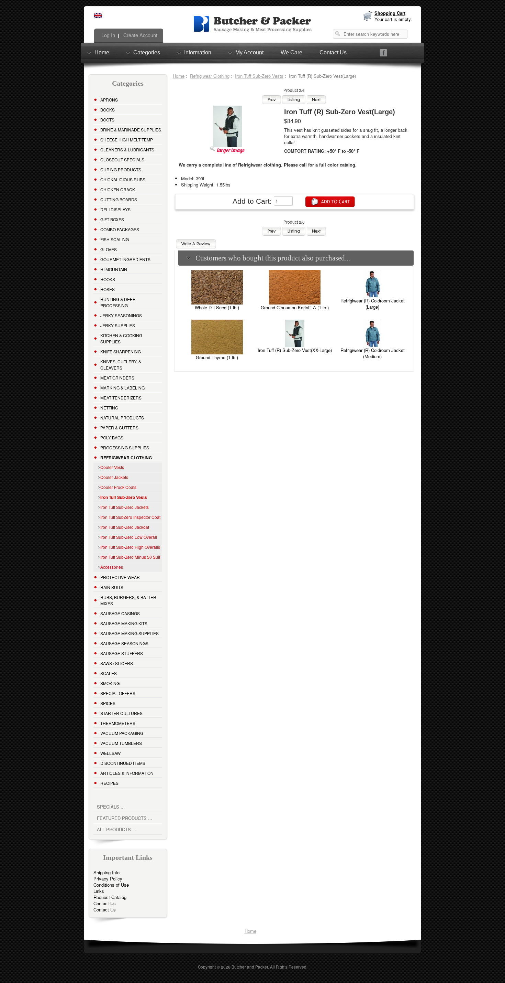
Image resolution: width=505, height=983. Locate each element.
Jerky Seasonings (121, 315)
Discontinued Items (122, 763)
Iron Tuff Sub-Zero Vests (259, 76)
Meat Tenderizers (121, 397)
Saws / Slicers (116, 663)
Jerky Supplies (117, 325)
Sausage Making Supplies (129, 633)
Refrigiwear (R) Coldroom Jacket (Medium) (372, 353)
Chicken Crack (117, 189)
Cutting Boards (118, 199)
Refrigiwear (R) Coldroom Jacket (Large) (372, 303)
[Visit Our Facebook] (383, 53)
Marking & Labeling (122, 388)
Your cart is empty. (393, 19)
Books (107, 110)
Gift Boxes (112, 219)
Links (98, 891)
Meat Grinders (117, 378)
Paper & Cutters (119, 427)
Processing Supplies (124, 447)
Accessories (111, 567)
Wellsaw (110, 753)
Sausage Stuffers (121, 653)
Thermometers (117, 723)
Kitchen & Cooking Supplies (121, 338)
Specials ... (111, 806)
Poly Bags (111, 437)
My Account (249, 52)
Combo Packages (119, 229)
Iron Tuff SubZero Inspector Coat (130, 517)
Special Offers (117, 693)
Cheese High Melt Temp (126, 139)
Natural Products (122, 417)
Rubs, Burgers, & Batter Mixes (128, 600)
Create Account (139, 35)
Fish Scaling (114, 239)
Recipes (109, 783)
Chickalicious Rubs (122, 179)
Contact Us (333, 52)
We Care (291, 52)
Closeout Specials (122, 159)
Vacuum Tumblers (121, 743)
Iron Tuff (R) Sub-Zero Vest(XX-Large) (295, 350)
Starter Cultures (121, 713)
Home (101, 52)
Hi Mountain (113, 269)
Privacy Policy (107, 878)
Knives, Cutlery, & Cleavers (120, 365)
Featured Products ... (124, 818)
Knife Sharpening (120, 351)
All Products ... (116, 829)
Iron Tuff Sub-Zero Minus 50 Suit (130, 557)
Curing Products (120, 169)
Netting (109, 407)
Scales (108, 673)
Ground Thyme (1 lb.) (217, 357)
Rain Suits (111, 587)
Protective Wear (120, 577)
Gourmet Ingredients (125, 259)
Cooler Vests (112, 467)
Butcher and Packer (250, 967)
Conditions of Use (111, 885)
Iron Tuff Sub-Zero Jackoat (124, 527)
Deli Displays (115, 209)
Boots (107, 119)
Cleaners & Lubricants (127, 149)
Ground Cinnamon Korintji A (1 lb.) (295, 307)
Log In (107, 35)
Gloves (108, 249)
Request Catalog (109, 897)
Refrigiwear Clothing (209, 76)
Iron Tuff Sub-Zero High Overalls (130, 547)
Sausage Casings (120, 613)
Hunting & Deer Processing (118, 302)
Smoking (110, 683)
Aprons (109, 100)
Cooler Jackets (114, 477)
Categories (146, 52)
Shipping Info (106, 872)
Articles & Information (127, 773)
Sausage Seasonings (124, 643)
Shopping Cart (389, 13)
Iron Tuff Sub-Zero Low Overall (128, 537)
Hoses (107, 289)
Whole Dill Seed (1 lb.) (217, 307)
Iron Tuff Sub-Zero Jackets (124, 507)
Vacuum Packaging (121, 733)
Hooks (107, 279)
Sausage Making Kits (123, 623)
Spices (107, 703)
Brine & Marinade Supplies (130, 129)
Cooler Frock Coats (118, 487)
